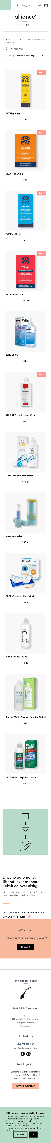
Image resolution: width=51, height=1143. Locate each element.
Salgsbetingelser (25, 1022)
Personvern (25, 1025)
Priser (25, 1015)
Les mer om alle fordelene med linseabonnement (23, 914)
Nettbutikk (18, 39)
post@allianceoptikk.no (25, 1047)
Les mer (25, 947)
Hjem (7, 39)
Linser (28, 39)
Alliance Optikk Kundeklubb (25, 1019)
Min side (37, 5)
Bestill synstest (25, 1086)
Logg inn (26, 5)
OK (33, 1134)
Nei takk (20, 1134)
